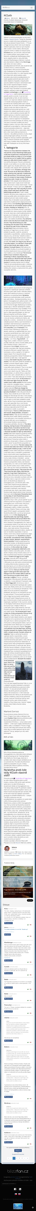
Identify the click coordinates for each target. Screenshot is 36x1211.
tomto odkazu (18, 853)
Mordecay (7, 1103)
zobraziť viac (7, 957)
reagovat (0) (9, 960)
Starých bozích (14, 39)
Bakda (6, 979)
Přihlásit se (18, 1150)
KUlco (6, 909)
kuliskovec (7, 1133)
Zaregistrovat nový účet (18, 1154)
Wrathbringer (8, 942)
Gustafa (6, 967)
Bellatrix (8, 18)
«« (8, 1158)
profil (10, 855)
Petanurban (8, 1005)
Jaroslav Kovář (15, 1177)
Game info (23, 18)
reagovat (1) (9, 923)
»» (27, 1158)
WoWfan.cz (6, 7)
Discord (17, 843)
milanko (6, 1018)
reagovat (7, 934)
